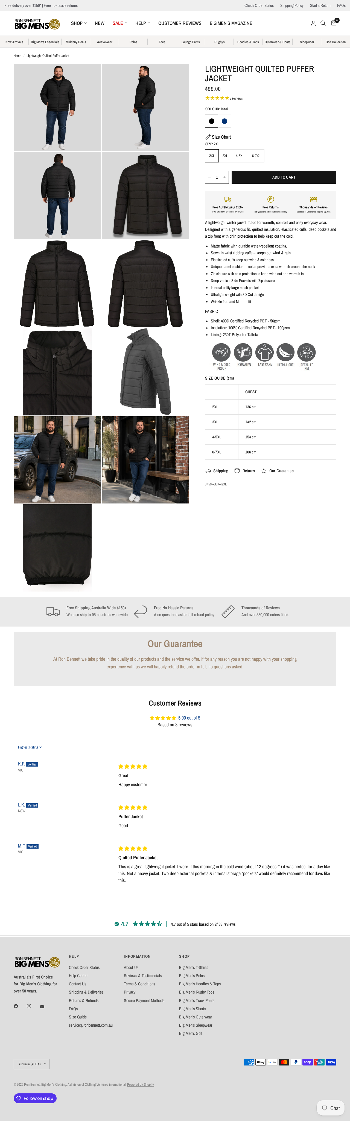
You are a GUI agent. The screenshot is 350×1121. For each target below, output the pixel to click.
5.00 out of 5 (189, 718)
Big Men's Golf (190, 1033)
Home (17, 55)
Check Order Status (259, 5)
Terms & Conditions (139, 984)
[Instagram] (33, 1006)
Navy (224, 121)
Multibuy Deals (76, 42)
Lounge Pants (191, 42)
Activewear (104, 42)
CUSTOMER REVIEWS (180, 23)
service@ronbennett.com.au (91, 1025)
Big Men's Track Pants (196, 1000)
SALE (118, 23)
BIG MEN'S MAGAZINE (231, 23)
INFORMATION (137, 956)
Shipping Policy (292, 5)
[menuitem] (79, 23)
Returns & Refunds (83, 1000)
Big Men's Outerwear (195, 1017)
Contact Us (77, 984)
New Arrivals (14, 42)
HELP (140, 23)
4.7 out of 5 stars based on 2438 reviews (203, 924)
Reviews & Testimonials (143, 976)
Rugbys (219, 42)
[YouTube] (46, 1007)
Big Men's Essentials (45, 42)
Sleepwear (307, 42)
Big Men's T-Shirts (193, 967)
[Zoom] (89, 75)
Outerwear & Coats (277, 42)
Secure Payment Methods (144, 1000)
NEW (99, 23)
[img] (132, 766)
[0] (332, 23)
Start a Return (320, 5)
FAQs (341, 5)
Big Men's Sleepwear (195, 1025)
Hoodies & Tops (248, 42)
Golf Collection (336, 42)
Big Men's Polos (192, 976)
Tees (162, 42)
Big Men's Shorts (192, 1009)
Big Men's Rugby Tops (196, 992)
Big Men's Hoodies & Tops (200, 984)
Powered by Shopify (140, 1084)
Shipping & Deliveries (86, 992)
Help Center (78, 976)
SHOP (77, 23)
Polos (133, 42)
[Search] (323, 23)
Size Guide (78, 1017)
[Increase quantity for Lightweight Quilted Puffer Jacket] (224, 177)
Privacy (129, 992)
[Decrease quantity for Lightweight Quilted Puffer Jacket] (209, 177)
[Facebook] (20, 1006)
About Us (131, 967)
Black (211, 121)
